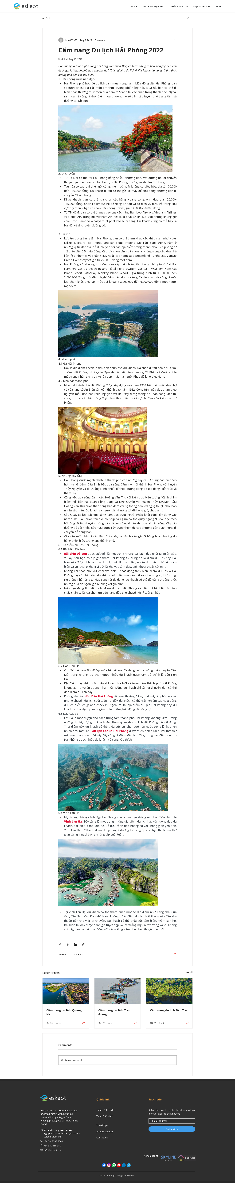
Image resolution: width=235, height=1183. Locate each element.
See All (189, 972)
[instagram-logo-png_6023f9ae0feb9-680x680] (109, 1165)
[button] (188, 18)
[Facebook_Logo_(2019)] (104, 1165)
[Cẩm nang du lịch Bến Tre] (169, 991)
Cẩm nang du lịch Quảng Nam (64, 1012)
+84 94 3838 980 (52, 1145)
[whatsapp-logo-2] (114, 1165)
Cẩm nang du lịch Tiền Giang (114, 1012)
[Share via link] (83, 944)
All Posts (46, 18)
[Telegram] (129, 1165)
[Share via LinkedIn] (75, 944)
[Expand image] (115, 138)
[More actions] (175, 40)
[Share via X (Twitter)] (67, 944)
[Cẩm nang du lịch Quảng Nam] (66, 991)
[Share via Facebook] (59, 944)
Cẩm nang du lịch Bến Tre (168, 1010)
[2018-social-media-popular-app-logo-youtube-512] (119, 1165)
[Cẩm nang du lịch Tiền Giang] (117, 991)
